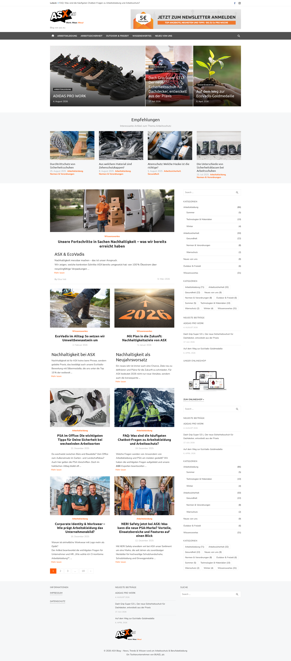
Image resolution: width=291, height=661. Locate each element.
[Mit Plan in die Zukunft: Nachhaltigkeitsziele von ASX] (144, 308)
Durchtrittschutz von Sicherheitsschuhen (62, 165)
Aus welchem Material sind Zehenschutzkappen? (115, 165)
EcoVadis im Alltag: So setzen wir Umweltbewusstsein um (80, 338)
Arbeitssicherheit (91, 35)
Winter (189, 226)
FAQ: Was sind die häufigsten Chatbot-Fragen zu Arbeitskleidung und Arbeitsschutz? (144, 439)
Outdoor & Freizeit (117, 35)
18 (83, 571)
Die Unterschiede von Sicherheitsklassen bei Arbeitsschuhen (210, 167)
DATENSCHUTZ (57, 601)
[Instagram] (239, 3)
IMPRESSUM (56, 593)
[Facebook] (234, 3)
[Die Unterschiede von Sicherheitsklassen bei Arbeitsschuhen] (219, 145)
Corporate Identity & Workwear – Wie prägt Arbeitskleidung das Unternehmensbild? (80, 528)
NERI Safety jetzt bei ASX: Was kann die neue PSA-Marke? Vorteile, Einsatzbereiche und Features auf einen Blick (144, 530)
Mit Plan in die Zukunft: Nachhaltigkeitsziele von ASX (144, 338)
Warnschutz (192, 252)
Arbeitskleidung (67, 35)
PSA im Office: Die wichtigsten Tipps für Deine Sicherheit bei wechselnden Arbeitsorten (100, 3)
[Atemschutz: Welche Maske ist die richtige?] (170, 145)
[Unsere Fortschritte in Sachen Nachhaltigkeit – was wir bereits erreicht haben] (112, 210)
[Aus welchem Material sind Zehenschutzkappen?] (121, 145)
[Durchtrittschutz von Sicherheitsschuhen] (72, 145)
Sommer (190, 212)
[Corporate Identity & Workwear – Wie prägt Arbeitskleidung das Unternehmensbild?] (80, 495)
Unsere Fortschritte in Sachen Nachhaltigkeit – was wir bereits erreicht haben (112, 243)
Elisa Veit (62, 279)
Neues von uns (163, 35)
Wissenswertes (141, 35)
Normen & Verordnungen (62, 174)
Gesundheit (153, 174)
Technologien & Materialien (164, 71)
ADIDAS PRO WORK (193, 323)
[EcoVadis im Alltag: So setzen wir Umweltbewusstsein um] (80, 308)
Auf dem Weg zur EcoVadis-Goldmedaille (202, 348)
